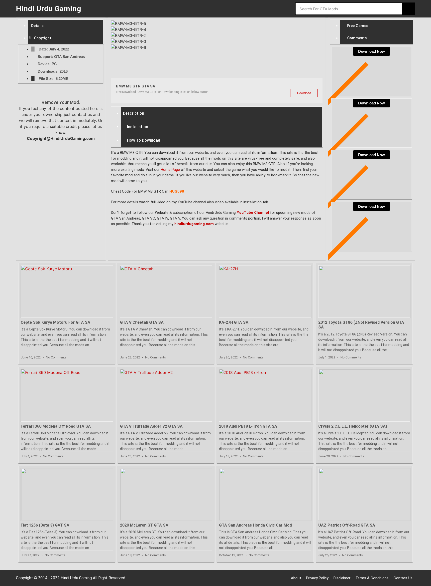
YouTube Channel (253, 212)
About (296, 578)
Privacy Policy (317, 578)
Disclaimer (341, 578)
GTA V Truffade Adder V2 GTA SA (151, 426)
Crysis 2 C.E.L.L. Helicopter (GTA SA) (352, 426)
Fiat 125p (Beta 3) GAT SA (45, 525)
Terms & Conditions (372, 578)
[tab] (65, 26)
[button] (217, 57)
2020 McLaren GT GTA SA (144, 525)
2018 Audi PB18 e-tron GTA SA (248, 426)
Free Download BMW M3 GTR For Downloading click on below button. (162, 92)
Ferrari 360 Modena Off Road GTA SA (56, 426)
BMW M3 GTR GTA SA (135, 86)
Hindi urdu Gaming (48, 8)
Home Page (170, 169)
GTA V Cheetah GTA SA (142, 322)
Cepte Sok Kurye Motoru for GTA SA (55, 322)
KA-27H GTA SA (233, 322)
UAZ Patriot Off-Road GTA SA (346, 525)
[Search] (408, 8)
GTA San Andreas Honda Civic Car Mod (255, 525)
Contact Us (403, 578)
